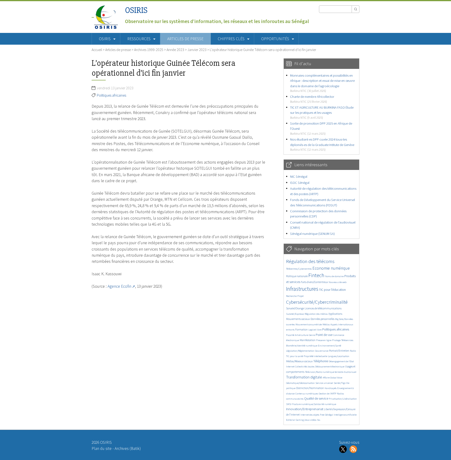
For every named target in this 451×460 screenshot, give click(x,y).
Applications (335, 313)
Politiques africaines (111, 95)
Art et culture (301, 335)
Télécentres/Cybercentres (299, 268)
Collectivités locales (305, 366)
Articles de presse (185, 38)
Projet (300, 296)
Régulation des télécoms (310, 261)
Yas (318, 419)
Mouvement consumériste (308, 324)
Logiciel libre (315, 329)
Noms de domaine (334, 276)
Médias (326, 324)
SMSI (289, 404)
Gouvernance (321, 350)
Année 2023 (175, 49)
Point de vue (324, 335)
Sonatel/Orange (295, 308)
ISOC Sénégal (299, 182)
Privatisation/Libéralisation (343, 398)
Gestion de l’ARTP (327, 393)
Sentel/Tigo (340, 383)
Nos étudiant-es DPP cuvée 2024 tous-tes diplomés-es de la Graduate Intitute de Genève (322, 144)
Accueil (97, 49)
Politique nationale (297, 276)
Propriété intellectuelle (315, 356)
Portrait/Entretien (339, 350)
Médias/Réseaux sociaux (299, 361)
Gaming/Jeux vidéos (306, 419)
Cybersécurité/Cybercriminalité (317, 302)
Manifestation (307, 340)
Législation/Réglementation (300, 350)
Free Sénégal (326, 414)
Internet (290, 366)
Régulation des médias (316, 313)
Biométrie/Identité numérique (301, 345)
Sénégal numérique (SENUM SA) (312, 233)
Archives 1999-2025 (148, 49)
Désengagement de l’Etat (341, 361)
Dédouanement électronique (329, 366)
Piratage (336, 340)
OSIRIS (136, 10)
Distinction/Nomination (310, 388)
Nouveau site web (337, 282)
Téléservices (347, 340)
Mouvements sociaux (298, 319)
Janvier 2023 (196, 49)
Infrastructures (302, 288)
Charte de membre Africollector (312, 98)
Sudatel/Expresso (295, 313)
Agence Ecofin (119, 286)
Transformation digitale (304, 377)
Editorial (290, 419)
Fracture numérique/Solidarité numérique (314, 404)
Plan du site (102, 448)
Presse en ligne (323, 340)
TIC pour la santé (294, 356)
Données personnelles (322, 319)
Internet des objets (309, 414)
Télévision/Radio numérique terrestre (324, 372)
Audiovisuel (350, 372)
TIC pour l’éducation (332, 290)
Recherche (291, 296)
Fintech (316, 275)
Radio (353, 350)
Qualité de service (316, 399)
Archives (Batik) (128, 448)
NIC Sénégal (298, 176)
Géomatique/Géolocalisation (300, 383)
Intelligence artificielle (345, 414)
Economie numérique (331, 268)
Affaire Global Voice (332, 377)
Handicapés (331, 388)
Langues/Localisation (338, 356)
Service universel (324, 383)
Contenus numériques (306, 393)
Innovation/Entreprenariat (304, 409)
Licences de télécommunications (323, 308)
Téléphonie (320, 361)
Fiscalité (290, 335)
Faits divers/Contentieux (314, 282)
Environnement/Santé (329, 345)
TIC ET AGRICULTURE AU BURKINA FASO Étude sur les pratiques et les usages (322, 112)
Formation (301, 329)
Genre (312, 335)
